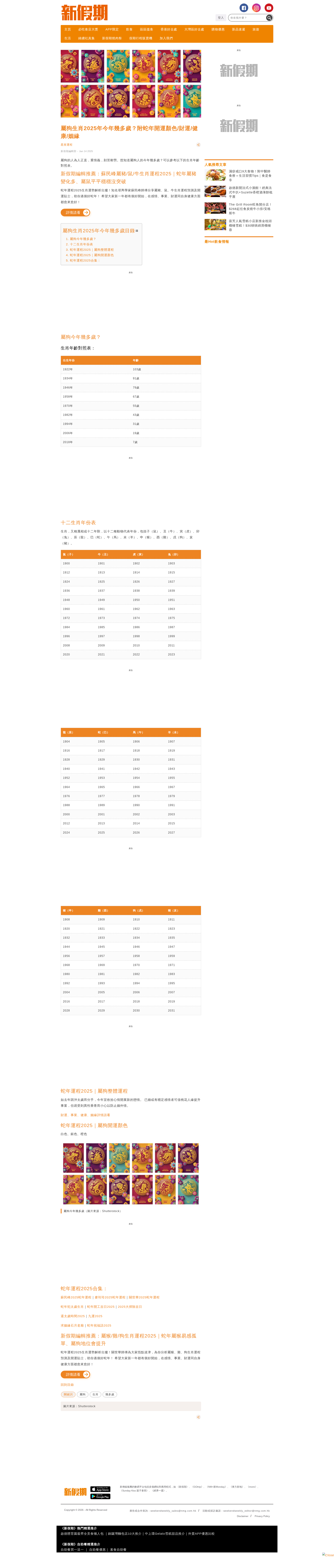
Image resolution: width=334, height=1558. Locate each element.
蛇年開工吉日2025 (101, 1306)
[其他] (198, 146)
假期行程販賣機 (140, 38)
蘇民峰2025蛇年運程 (76, 1297)
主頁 (67, 29)
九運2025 (95, 1316)
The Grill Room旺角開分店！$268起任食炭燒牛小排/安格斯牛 (250, 209)
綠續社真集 (86, 38)
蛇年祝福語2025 (99, 1325)
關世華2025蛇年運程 (144, 1297)
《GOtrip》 (197, 1486)
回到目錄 (67, 1384)
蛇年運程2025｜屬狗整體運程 (92, 249)
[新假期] (114, 12)
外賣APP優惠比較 (201, 1533)
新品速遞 (238, 29)
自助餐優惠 (97, 1549)
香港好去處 (169, 29)
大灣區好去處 (194, 29)
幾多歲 (109, 1394)
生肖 (95, 1394)
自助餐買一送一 (72, 1549)
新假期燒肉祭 (112, 38)
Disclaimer (242, 1516)
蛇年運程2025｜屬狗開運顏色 (92, 255)
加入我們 (166, 38)
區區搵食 (146, 29)
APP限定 (112, 29)
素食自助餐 (118, 1549)
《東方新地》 (237, 1486)
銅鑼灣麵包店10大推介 (125, 1533)
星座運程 (67, 144)
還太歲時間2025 (73, 1316)
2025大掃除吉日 (130, 1306)
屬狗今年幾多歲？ (83, 239)
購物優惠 (218, 29)
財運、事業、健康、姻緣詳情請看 (85, 1115)
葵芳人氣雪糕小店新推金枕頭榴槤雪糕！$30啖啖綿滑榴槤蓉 (250, 225)
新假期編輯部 (68, 151)
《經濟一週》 (158, 1490)
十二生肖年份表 (81, 244)
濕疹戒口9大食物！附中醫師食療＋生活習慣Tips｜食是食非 (250, 176)
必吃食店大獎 (88, 29)
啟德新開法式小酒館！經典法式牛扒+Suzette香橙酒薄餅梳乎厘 (251, 192)
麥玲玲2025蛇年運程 (110, 1297)
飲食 (129, 29)
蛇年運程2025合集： (85, 260)
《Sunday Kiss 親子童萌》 (134, 1490)
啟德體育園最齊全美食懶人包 (82, 1533)
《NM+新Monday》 (216, 1486)
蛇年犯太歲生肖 (72, 1306)
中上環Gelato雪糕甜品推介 (165, 1533)
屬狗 (83, 1394)
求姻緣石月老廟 (72, 1325)
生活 (67, 38)
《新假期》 (183, 1486)
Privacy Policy (262, 1516)
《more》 (252, 1486)
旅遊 (256, 29)
